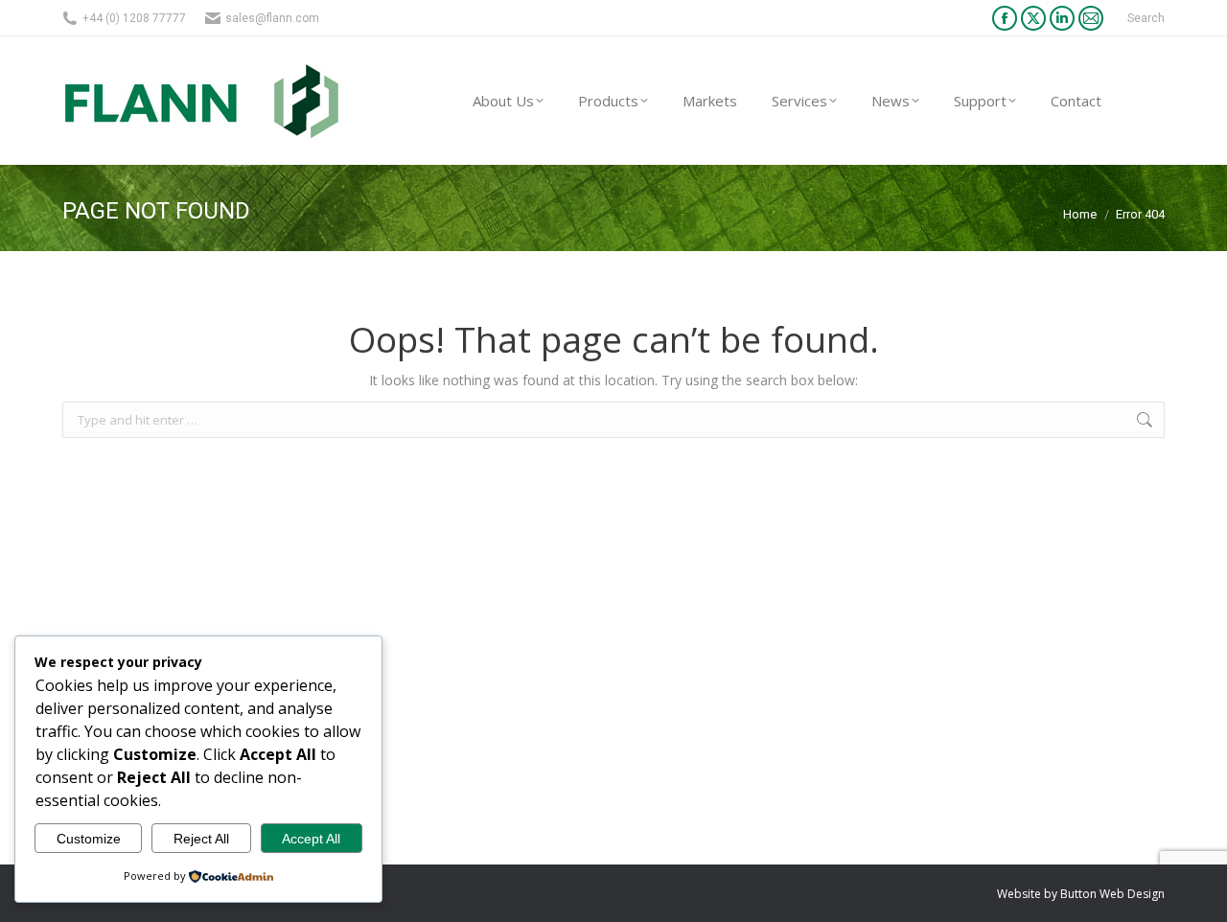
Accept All (311, 838)
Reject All (201, 838)
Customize (89, 838)
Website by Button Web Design (1081, 894)
